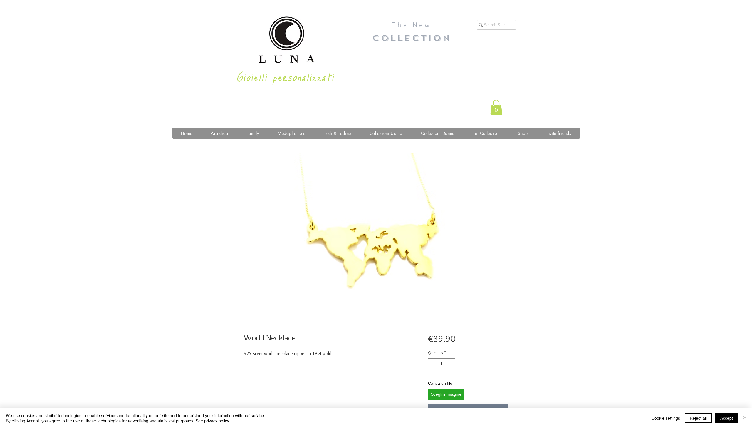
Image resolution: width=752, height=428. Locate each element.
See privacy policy (212, 421)
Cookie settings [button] (666, 418)
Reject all (698, 418)
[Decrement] (432, 364)
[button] (496, 107)
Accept (726, 418)
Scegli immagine (446, 394)
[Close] (744, 418)
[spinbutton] (441, 364)
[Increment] (450, 364)
